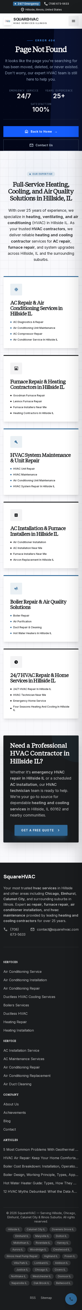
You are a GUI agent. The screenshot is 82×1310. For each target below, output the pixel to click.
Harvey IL (63, 1242)
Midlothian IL (21, 1242)
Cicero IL (60, 1269)
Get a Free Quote (41, 830)
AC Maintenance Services (23, 1059)
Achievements (14, 1112)
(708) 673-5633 (56, 4)
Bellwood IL (63, 1283)
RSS (33, 1298)
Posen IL (70, 1256)
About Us (11, 1104)
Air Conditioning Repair (21, 988)
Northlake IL (18, 1276)
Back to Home (41, 131)
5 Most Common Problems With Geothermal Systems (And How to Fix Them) (41, 1149)
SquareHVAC (19, 876)
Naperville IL (19, 1283)
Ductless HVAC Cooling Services (29, 997)
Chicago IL (41, 1269)
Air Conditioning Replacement (26, 1076)
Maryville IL (42, 1236)
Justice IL (22, 1269)
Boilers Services (16, 1005)
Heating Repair (15, 1022)
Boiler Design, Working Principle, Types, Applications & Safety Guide (41, 1175)
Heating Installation (18, 1030)
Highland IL (51, 1256)
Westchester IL (42, 1276)
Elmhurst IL (22, 1236)
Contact (9, 1129)
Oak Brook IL (41, 1283)
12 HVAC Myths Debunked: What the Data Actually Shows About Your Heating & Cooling (41, 1191)
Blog (7, 1121)
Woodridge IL (38, 1249)
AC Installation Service (21, 1050)
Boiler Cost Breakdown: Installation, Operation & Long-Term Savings (41, 1166)
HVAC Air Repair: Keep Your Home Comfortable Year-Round (41, 1158)
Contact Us (41, 145)
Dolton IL (61, 1236)
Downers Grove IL (63, 1229)
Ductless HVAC (15, 1013)
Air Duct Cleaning (17, 1084)
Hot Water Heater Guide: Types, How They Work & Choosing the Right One (41, 1183)
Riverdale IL (43, 1242)
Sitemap (46, 1298)
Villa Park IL (21, 1262)
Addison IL (61, 1262)
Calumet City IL (36, 1229)
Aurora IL (17, 1249)
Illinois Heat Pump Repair (22, 1256)
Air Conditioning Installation (25, 980)
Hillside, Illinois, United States (41, 10)
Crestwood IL (61, 1249)
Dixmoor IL (64, 1276)
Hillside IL (14, 1229)
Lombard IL (41, 1262)
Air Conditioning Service (22, 971)
